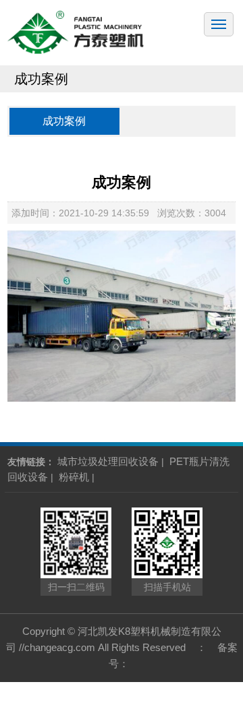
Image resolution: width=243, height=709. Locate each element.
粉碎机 (74, 477)
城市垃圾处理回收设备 (108, 461)
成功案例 (64, 121)
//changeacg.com (57, 647)
